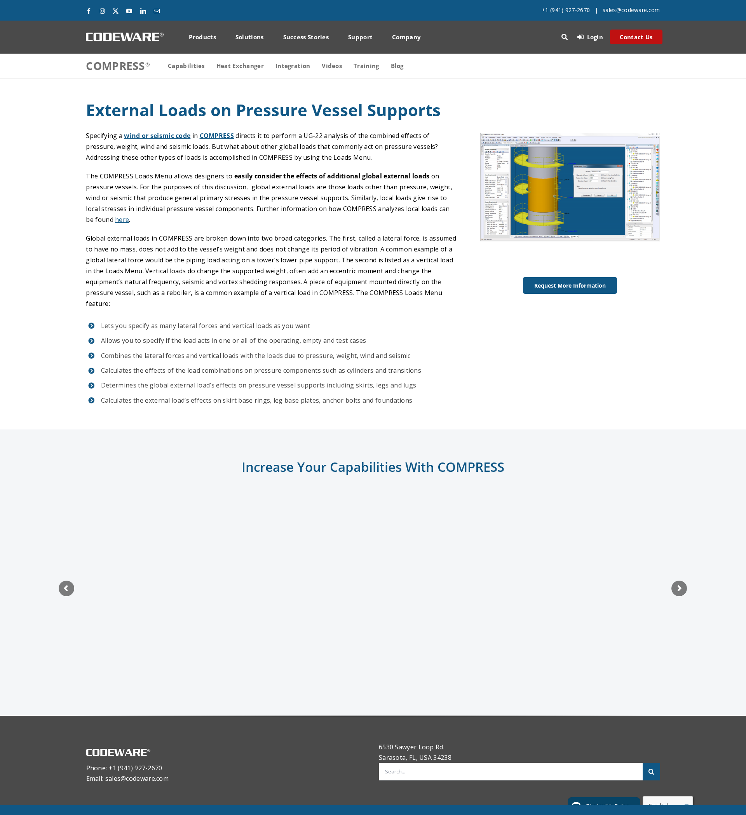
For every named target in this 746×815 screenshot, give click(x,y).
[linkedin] (143, 11)
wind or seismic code (157, 135)
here (122, 219)
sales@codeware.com (631, 10)
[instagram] (102, 11)
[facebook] (89, 11)
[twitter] (116, 11)
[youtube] (129, 11)
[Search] (564, 36)
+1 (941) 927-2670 (566, 10)
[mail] (157, 11)
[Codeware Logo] (125, 35)
